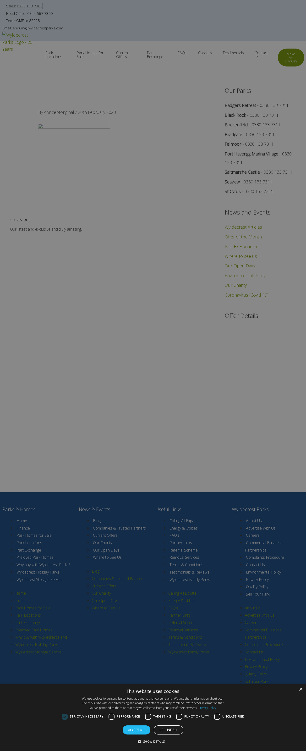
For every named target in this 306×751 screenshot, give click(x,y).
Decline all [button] (168, 730)
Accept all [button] (136, 730)
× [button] (300, 689)
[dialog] (153, 717)
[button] (153, 741)
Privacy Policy (207, 708)
